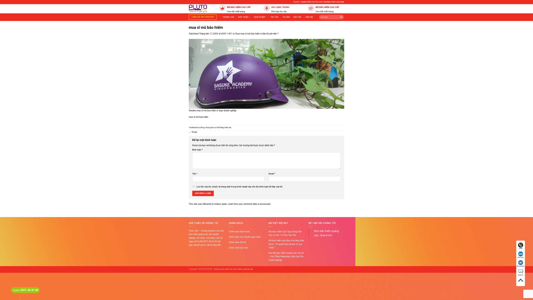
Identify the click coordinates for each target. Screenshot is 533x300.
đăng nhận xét (225, 127)
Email (272, 174)
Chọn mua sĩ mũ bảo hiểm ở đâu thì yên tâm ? (257, 33)
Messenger (520, 266)
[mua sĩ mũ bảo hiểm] (266, 73)
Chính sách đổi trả (237, 242)
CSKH (520, 248)
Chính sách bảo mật (238, 247)
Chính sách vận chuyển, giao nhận (245, 237)
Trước (193, 132)
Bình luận (197, 150)
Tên (195, 174)
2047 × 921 (226, 33)
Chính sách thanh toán (239, 231)
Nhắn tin (520, 275)
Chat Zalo (520, 257)
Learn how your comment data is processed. (249, 204)
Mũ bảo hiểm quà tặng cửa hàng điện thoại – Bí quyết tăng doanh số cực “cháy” (286, 244)
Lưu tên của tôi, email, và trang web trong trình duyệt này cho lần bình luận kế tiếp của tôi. (240, 187)
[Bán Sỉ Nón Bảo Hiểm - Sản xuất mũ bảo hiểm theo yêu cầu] (202, 8)
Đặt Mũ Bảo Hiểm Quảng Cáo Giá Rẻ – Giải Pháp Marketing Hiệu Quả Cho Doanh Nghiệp (286, 256)
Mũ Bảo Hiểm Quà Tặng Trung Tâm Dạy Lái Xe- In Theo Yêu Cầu (285, 233)
